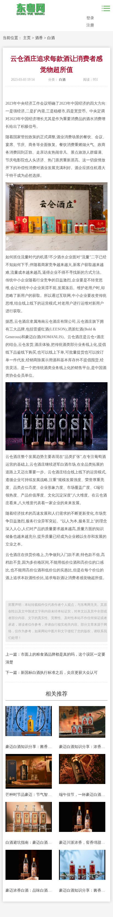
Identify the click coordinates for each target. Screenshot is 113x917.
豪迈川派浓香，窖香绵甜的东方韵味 (82, 842)
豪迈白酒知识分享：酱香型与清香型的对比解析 (28, 747)
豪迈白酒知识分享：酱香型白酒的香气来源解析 (82, 890)
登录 (90, 18)
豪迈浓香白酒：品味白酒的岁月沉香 (28, 890)
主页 (27, 38)
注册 (90, 25)
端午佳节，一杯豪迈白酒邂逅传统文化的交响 (82, 795)
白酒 (51, 38)
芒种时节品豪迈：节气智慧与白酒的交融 (28, 795)
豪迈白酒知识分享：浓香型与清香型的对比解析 (82, 747)
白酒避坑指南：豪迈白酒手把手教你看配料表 (28, 842)
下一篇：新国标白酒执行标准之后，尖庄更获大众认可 (51, 673)
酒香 (39, 38)
